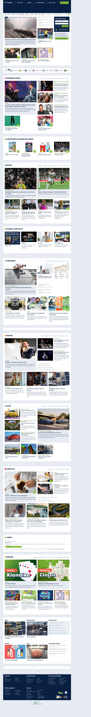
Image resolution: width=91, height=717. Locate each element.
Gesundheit (67, 469)
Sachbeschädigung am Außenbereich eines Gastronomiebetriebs (58, 651)
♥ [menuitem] (45, 14)
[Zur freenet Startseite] (8, 3)
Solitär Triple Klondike (59, 557)
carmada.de (17, 694)
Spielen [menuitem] (36, 14)
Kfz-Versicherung (52, 683)
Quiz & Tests (57, 78)
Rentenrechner (62, 682)
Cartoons (67, 78)
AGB (27, 698)
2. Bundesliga (45, 165)
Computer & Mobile (44, 335)
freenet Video (17, 690)
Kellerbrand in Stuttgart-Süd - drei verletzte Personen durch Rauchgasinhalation (58, 654)
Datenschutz (29, 694)
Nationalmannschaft (51, 165)
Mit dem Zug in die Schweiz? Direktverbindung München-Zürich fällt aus (48, 497)
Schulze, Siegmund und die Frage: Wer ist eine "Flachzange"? (45, 23)
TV (41, 78)
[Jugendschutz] (37, 702)
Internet (29, 2)
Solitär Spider (66, 557)
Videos (38, 679)
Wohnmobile (56, 406)
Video (50, 78)
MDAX (56, 276)
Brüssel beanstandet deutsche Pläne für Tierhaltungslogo (44, 285)
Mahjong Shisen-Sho (43, 557)
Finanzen (10, 261)
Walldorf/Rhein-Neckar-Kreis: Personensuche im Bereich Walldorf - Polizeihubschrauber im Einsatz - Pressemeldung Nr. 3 (58, 649)
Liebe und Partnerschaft (60, 469)
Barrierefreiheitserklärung (31, 691)
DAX (55, 274)
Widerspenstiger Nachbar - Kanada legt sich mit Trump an (45, 293)
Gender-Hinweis (40, 690)
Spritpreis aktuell (8, 679)
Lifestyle (10, 469)
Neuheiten (44, 406)
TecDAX (56, 278)
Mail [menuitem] (39, 14)
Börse (6, 678)
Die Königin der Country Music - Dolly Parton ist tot (56, 622)
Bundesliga (40, 165)
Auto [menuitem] (16, 14)
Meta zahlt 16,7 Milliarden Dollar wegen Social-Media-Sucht (46, 287)
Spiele (38, 678)
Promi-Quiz (29, 682)
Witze (53, 78)
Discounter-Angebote (52, 678)
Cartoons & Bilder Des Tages (19, 139)
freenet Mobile (18, 691)
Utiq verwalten (29, 697)
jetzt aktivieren (9, 546)
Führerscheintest (66, 406)
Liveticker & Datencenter (64, 165)
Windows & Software (60, 335)
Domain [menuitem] (42, 14)
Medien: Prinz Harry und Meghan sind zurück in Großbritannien (45, 25)
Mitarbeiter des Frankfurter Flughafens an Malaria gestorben (58, 630)
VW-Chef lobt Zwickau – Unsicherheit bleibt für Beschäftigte (45, 290)
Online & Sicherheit (52, 335)
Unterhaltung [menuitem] (21, 14)
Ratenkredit (61, 679)
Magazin (51, 406)
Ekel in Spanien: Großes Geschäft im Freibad (56, 625)
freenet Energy (7, 694)
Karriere (38, 694)
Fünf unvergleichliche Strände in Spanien (44, 499)
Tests (48, 406)
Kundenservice (29, 690)
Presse (38, 691)
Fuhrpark (60, 406)
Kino (47, 78)
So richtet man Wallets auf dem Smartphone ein (45, 365)
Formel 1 (57, 165)
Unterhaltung (13, 78)
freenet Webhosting (52, 682)
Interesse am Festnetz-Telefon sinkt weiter (44, 363)
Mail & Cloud (52, 2)
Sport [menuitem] (9, 14)
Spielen (9, 557)
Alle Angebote (65, 2)
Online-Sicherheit (62, 678)
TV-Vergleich (61, 683)
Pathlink (50, 557)
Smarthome (67, 335)
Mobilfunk (20, 2)
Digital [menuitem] (32, 14)
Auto (8, 406)
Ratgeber (49, 469)
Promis (44, 78)
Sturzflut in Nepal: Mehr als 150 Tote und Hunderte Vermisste (45, 20)
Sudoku (53, 557)
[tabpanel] (21, 30)
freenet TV (7, 691)
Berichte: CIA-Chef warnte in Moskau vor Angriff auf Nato (45, 17)
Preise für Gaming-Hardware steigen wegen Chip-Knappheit (47, 369)
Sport (9, 165)
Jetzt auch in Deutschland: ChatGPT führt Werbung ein (46, 367)
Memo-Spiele (62, 78)
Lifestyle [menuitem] (27, 14)
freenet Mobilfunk (8, 690)
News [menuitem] (6, 14)
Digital (9, 335)
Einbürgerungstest (30, 679)
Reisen (53, 469)
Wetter (16, 679)
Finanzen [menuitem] (12, 14)
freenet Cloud (51, 679)
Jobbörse (17, 678)
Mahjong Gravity (36, 557)
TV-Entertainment (40, 2)
